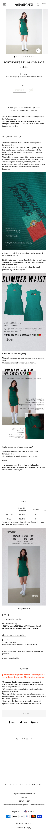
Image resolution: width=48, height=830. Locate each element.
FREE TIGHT (19, 90)
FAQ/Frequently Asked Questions (24, 794)
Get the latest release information (23, 785)
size (24, 85)
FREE (31, 90)
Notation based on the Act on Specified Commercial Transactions (24, 805)
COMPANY (24, 797)
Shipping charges (18, 76)
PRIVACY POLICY (24, 801)
